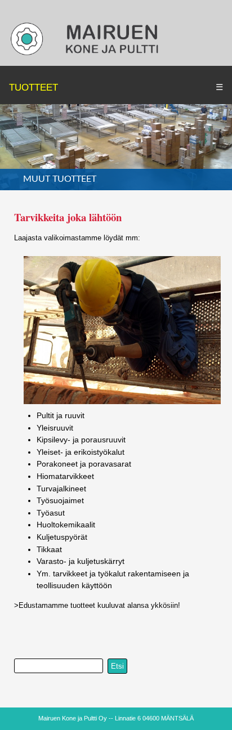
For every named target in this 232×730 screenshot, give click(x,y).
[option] (116, 147)
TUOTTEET (33, 87)
